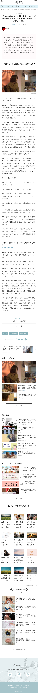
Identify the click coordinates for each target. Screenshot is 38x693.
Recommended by (29, 585)
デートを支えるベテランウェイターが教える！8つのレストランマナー (27, 429)
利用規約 (27, 685)
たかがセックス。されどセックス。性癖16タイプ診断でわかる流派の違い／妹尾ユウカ (26, 616)
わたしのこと (32, 6)
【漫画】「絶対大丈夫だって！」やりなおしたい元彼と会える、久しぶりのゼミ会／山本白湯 (27, 421)
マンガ (24, 6)
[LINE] (25, 339)
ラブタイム (10, 6)
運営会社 (25, 687)
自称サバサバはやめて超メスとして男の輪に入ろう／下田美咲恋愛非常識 (27, 437)
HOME (2, 9)
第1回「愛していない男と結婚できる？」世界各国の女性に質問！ (27, 452)
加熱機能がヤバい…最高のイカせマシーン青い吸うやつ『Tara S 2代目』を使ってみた (26, 608)
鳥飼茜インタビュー (17, 24)
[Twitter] (19, 339)
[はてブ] (22, 339)
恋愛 (2, 6)
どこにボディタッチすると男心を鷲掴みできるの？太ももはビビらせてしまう (27, 445)
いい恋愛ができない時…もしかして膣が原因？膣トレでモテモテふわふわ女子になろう (25, 624)
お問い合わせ (19, 685)
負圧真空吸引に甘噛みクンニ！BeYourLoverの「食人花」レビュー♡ (25, 640)
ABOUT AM (11, 685)
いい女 (5, 333)
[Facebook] (15, 339)
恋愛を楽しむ (14, 9)
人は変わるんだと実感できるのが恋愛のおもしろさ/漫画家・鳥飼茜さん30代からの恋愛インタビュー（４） (27, 387)
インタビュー (13, 333)
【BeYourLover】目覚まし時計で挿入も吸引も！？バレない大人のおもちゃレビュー (25, 632)
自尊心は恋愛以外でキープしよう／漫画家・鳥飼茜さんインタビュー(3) (27, 396)
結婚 (17, 6)
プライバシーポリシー (15, 687)
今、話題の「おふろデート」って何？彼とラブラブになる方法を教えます (25, 599)
